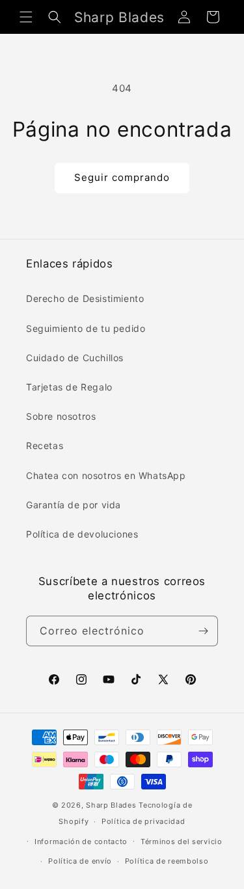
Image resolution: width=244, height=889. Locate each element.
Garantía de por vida (73, 504)
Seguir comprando (122, 177)
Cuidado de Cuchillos (75, 357)
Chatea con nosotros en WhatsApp (106, 475)
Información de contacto (81, 841)
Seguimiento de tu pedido (85, 328)
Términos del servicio (182, 841)
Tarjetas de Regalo (69, 386)
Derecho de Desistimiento (85, 298)
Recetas (44, 445)
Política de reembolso (167, 861)
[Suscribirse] (203, 631)
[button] (26, 17)
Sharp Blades (111, 805)
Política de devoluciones (82, 534)
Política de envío (80, 861)
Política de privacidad (143, 821)
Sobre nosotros (61, 416)
